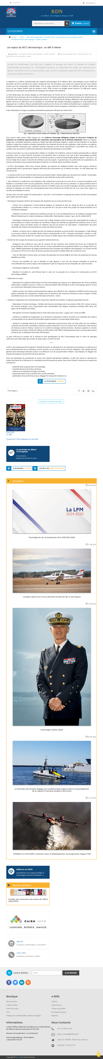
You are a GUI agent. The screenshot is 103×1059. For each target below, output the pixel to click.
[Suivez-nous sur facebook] (9, 982)
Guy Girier (13, 54)
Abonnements (11, 1001)
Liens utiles (21, 952)
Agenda (19, 941)
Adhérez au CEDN (24, 869)
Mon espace (90, 3)
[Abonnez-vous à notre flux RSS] (28, 982)
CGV (8, 1012)
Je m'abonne (71, 973)
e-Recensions (57, 1005)
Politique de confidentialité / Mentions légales (23, 1015)
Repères (55, 1015)
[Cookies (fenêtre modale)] (98, 1054)
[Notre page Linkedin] (21, 982)
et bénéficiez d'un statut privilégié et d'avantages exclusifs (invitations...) (30, 874)
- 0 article (82, 23)
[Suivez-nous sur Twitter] (15, 982)
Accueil (13, 37)
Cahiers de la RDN (58, 1008)
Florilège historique (59, 1012)
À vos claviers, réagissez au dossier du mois (26, 457)
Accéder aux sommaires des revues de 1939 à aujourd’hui (28, 900)
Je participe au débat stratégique (26, 450)
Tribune (54, 1001)
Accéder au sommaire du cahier (51, 401)
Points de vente (12, 1008)
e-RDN (21, 37)
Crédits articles (12, 1005)
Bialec (17, 1057)
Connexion (16, 3)
